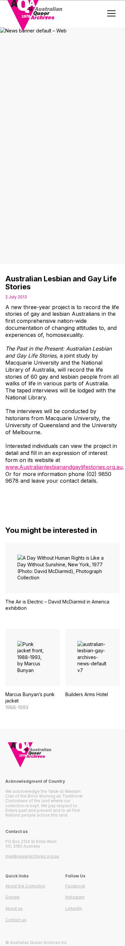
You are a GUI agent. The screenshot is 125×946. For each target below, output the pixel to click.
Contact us (15, 919)
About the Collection (25, 885)
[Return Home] (62, 754)
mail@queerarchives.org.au (32, 856)
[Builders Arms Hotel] (92, 666)
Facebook (75, 885)
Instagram (75, 897)
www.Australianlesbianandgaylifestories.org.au (64, 467)
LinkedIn (73, 908)
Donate (12, 897)
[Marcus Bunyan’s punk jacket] (32, 670)
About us (14, 908)
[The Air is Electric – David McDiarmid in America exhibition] (62, 580)
